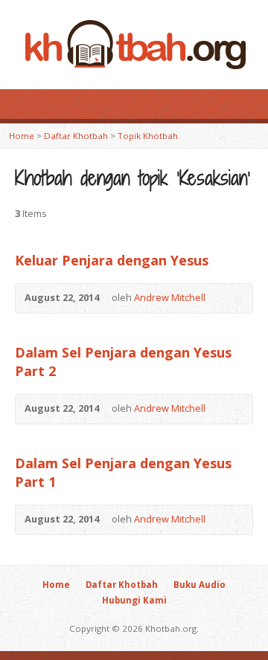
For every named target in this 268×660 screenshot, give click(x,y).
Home (21, 135)
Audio (227, 298)
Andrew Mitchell (169, 297)
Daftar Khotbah (76, 135)
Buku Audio (199, 584)
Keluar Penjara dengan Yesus (111, 260)
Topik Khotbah (148, 135)
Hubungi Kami (134, 600)
